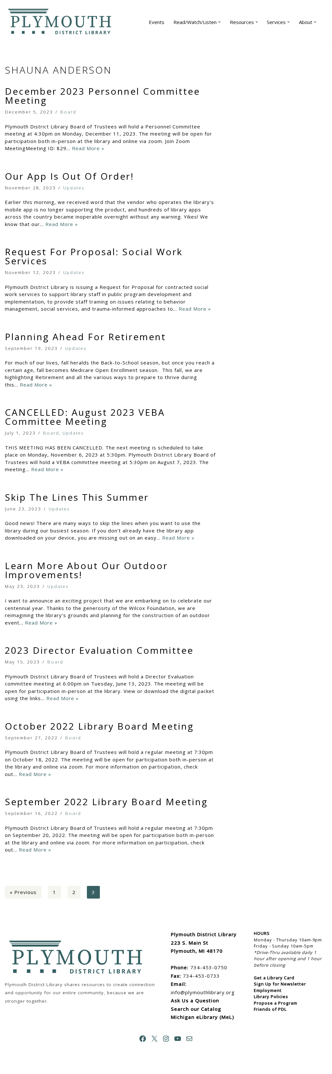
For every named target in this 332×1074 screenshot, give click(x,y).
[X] (154, 1039)
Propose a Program (275, 1003)
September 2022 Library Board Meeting (106, 801)
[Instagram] (166, 1039)
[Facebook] (143, 1039)
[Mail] (189, 1039)
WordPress (71, 1066)
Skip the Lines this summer (77, 497)
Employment (268, 990)
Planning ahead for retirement (85, 336)
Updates (73, 188)
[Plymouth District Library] (61, 22)
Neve (11, 1066)
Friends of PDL (270, 1009)
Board (68, 112)
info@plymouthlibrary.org (203, 992)
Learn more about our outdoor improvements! (86, 570)
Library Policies (271, 996)
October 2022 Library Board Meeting (99, 726)
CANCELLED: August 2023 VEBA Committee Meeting (85, 416)
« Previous (23, 892)
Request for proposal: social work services (94, 256)
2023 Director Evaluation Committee (99, 650)
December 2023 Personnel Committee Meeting (102, 95)
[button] (219, 22)
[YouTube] (178, 1039)
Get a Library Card (274, 978)
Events (156, 22)
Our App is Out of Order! (69, 176)
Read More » (88, 148)
